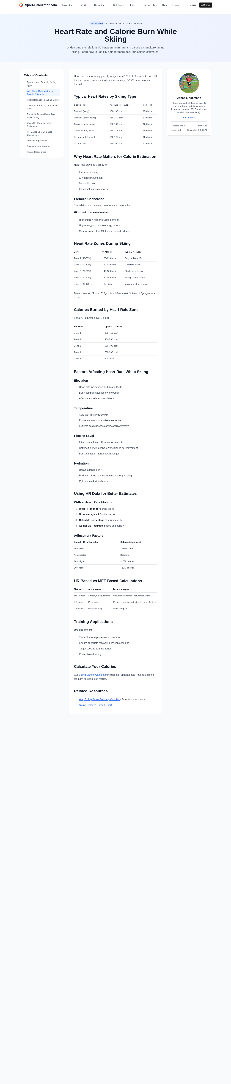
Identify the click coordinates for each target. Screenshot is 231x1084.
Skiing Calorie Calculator (93, 674)
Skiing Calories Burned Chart (95, 705)
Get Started (205, 5)
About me (188, 117)
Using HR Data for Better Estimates (39, 124)
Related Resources (36, 152)
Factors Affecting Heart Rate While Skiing (41, 116)
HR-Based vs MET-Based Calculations (39, 133)
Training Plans (150, 5)
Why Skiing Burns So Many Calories (99, 699)
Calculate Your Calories (38, 146)
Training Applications (37, 140)
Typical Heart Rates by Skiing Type (41, 84)
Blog (164, 5)
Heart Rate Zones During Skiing (43, 100)
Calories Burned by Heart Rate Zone (42, 107)
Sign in (193, 5)
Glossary (176, 5)
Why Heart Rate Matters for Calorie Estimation (40, 92)
